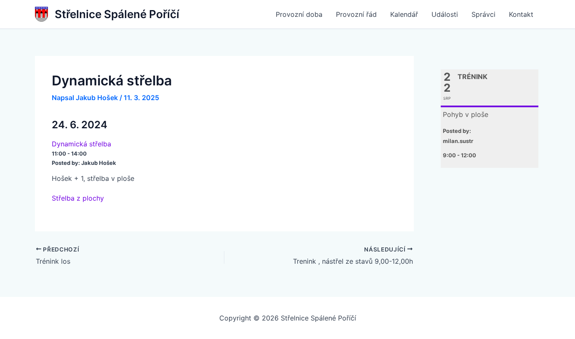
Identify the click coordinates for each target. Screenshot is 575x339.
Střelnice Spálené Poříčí (117, 14)
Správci (483, 14)
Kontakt (521, 14)
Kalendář (404, 14)
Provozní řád (356, 14)
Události (444, 14)
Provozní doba (299, 14)
